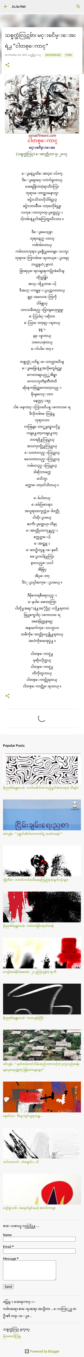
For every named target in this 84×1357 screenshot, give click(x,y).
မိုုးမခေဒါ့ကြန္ (12, 1336)
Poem (68, 55)
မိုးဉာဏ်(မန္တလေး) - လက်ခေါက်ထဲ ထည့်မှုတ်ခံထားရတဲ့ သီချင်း (41, 787)
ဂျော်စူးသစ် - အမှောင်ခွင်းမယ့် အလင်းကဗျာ (29, 1208)
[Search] (78, 6)
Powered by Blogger (44, 1351)
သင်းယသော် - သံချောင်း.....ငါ (21, 1162)
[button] (7, 65)
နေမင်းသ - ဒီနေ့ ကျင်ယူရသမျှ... (22, 1115)
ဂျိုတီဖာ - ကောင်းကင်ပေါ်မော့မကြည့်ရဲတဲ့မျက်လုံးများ (35, 879)
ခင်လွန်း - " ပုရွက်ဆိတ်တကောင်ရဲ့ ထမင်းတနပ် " (32, 833)
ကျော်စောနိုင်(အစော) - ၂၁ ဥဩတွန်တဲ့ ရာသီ (29, 971)
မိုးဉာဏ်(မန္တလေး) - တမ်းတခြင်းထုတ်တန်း (28, 925)
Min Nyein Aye (53, 55)
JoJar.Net (18, 6)
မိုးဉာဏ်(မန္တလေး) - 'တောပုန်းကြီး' (23, 1018)
